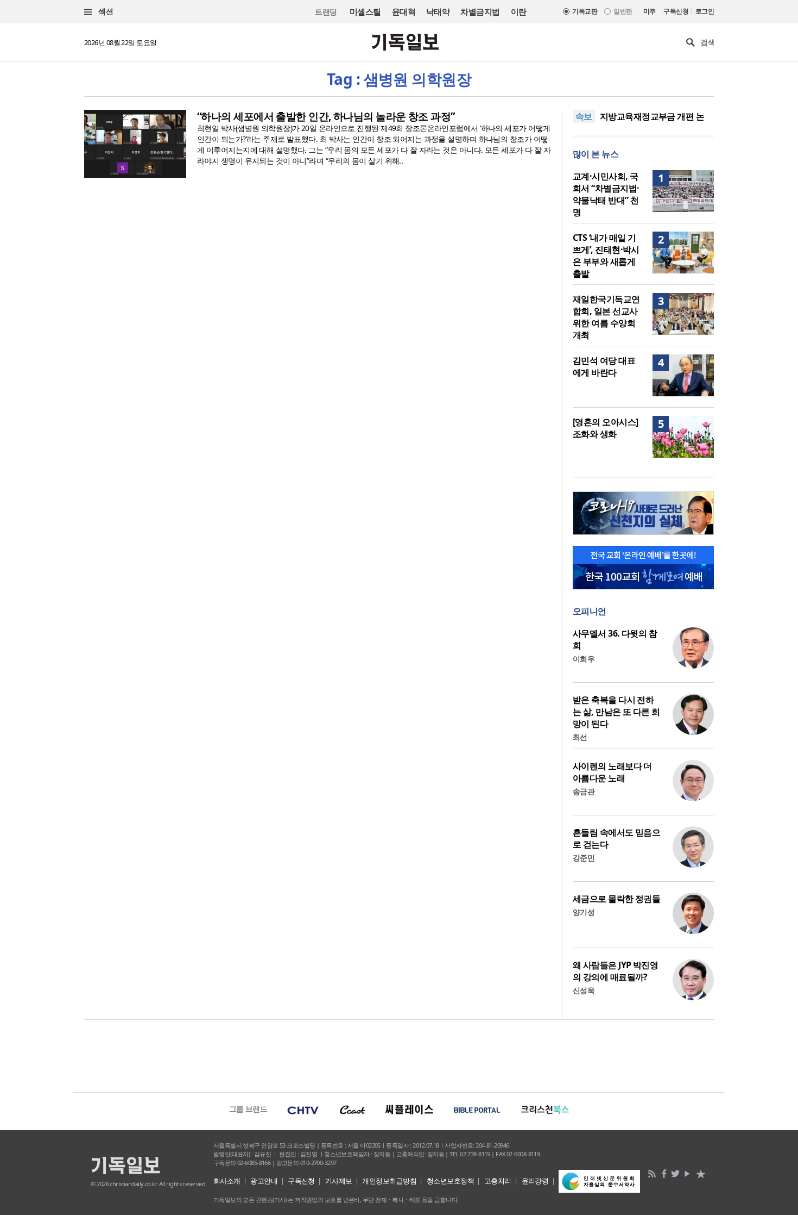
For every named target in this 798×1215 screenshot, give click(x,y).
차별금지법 (479, 11)
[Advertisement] (399, 1054)
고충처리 (497, 1181)
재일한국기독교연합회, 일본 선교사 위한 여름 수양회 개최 (606, 317)
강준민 (583, 857)
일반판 (622, 11)
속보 (583, 116)
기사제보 (338, 1181)
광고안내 (263, 1181)
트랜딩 (326, 12)
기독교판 (584, 11)
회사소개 (226, 1181)
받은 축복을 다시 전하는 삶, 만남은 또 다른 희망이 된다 (616, 712)
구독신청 (675, 11)
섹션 (104, 11)
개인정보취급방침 (389, 1181)
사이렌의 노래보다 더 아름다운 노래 (612, 772)
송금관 (583, 791)
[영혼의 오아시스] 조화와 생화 (605, 428)
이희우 (583, 658)
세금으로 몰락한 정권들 (616, 899)
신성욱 (583, 990)
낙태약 (437, 11)
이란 (519, 11)
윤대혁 (403, 11)
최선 (580, 737)
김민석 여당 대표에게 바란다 (604, 366)
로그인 (704, 11)
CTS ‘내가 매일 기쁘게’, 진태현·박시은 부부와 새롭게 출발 (606, 255)
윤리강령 (535, 1181)
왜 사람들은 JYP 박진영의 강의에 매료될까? (615, 971)
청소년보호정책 (450, 1181)
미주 (649, 11)
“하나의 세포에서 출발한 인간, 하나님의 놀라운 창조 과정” (326, 116)
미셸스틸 (365, 11)
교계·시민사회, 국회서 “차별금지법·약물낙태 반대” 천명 (606, 194)
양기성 (583, 912)
